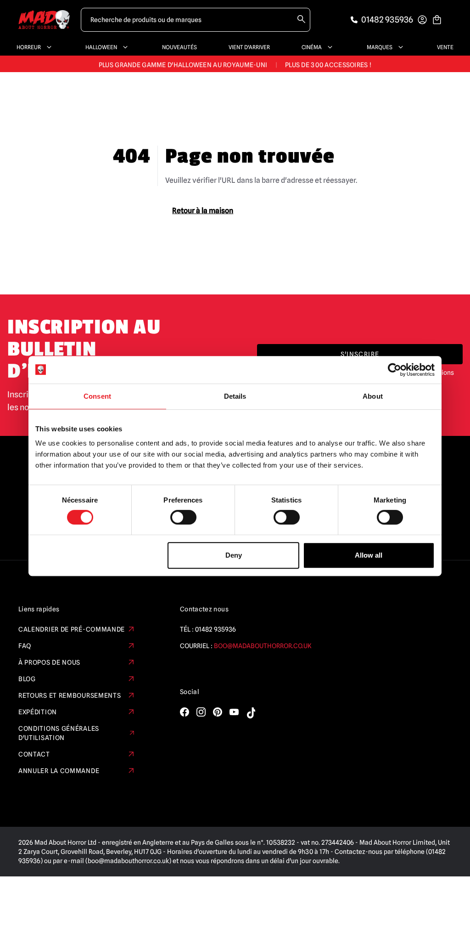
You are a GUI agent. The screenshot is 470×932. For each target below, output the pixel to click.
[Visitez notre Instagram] (201, 712)
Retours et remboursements (69, 695)
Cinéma (312, 47)
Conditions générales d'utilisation (58, 733)
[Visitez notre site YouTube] (234, 712)
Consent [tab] (97, 396)
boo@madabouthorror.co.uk (263, 646)
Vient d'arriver (249, 47)
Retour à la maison (202, 210)
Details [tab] (235, 396)
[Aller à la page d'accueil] (44, 19)
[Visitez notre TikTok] (250, 712)
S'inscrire (360, 354)
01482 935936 (215, 629)
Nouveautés (179, 47)
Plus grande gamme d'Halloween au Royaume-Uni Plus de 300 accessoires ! (235, 64)
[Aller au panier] (436, 19)
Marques (379, 47)
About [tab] (373, 396)
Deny (233, 555)
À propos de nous (49, 662)
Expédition (37, 712)
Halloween (101, 47)
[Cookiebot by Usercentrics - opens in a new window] (394, 370)
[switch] (183, 517)
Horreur (29, 47)
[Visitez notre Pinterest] (217, 712)
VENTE (445, 47)
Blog (27, 679)
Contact (34, 754)
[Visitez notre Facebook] (184, 712)
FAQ (24, 646)
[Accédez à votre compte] (422, 19)
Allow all (368, 555)
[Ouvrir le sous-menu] (47, 47)
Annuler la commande (58, 770)
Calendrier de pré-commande (71, 629)
